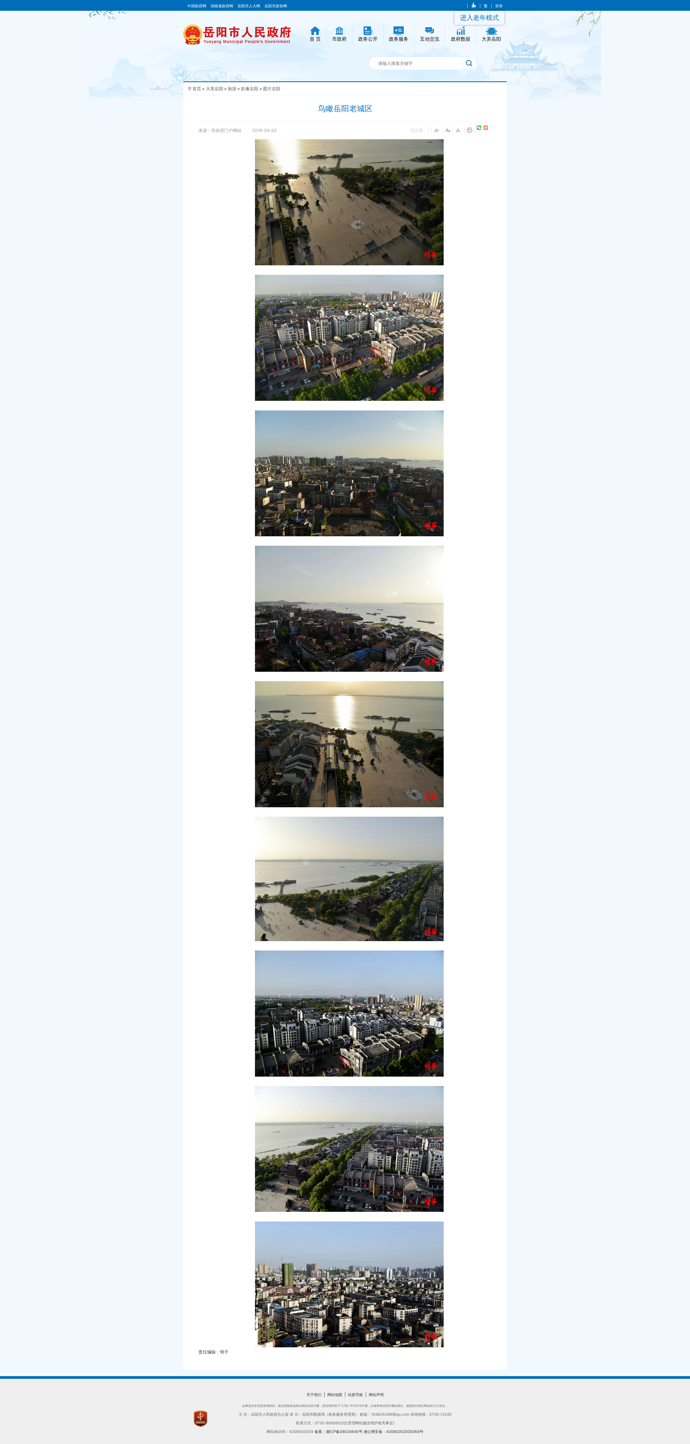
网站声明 (376, 1394)
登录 (499, 6)
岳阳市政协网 (275, 6)
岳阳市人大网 (249, 6)
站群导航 (355, 1394)
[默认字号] (448, 130)
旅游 (232, 88)
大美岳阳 (214, 88)
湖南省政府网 (222, 6)
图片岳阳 (271, 88)
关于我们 (314, 1394)
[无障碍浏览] (474, 6)
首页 (196, 88)
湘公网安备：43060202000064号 (393, 1431)
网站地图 (334, 1394)
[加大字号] (437, 130)
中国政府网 (197, 6)
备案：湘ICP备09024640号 (339, 1431)
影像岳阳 (249, 88)
